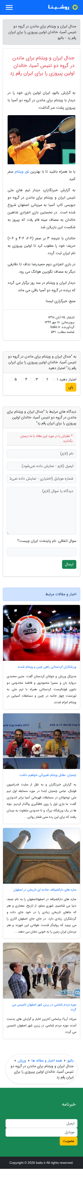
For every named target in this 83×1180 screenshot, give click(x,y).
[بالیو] (63, 7)
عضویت (68, 1141)
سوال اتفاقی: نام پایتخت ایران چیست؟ (46, 541)
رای (70, 387)
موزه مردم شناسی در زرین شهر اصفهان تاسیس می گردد (44, 1007)
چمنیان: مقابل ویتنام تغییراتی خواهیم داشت (47, 775)
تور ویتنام (22, 171)
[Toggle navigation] (9, 7)
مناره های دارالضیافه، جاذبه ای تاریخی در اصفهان (44, 889)
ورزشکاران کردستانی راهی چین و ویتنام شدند (47, 666)
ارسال (69, 564)
